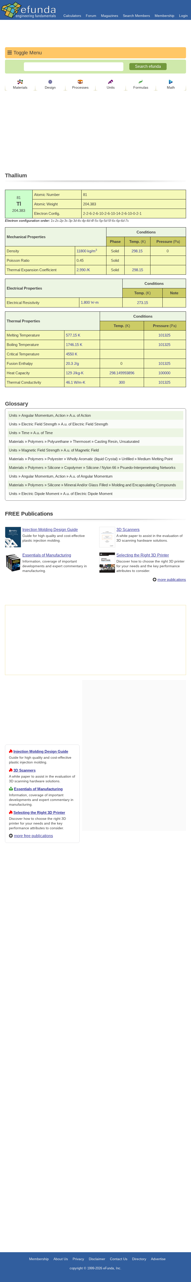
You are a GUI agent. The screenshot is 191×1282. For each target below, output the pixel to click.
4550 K (71, 354)
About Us (60, 1259)
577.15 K (73, 335)
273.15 (142, 303)
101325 (164, 335)
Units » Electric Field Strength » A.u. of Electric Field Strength (58, 424)
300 (122, 382)
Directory (139, 1259)
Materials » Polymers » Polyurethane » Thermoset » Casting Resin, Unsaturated (74, 441)
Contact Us (118, 1259)
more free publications (33, 836)
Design (50, 87)
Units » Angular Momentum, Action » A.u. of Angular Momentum (61, 476)
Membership (164, 16)
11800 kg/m (87, 251)
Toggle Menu (27, 52)
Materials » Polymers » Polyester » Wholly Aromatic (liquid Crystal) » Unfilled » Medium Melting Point (91, 459)
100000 (164, 373)
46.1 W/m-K (75, 382)
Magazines (109, 16)
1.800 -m (90, 302)
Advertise (158, 1259)
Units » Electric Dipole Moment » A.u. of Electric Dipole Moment (60, 493)
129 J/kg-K (75, 373)
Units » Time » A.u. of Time (31, 433)
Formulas (140, 87)
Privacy (78, 1259)
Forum (91, 16)
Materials (20, 87)
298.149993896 (121, 373)
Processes (80, 87)
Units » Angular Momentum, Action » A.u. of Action (50, 415)
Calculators (72, 16)
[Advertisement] (42, 1026)
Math (171, 87)
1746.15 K (74, 344)
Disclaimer (97, 1259)
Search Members (136, 16)
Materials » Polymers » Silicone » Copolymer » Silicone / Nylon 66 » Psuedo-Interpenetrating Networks (92, 467)
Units (111, 87)
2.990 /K (83, 270)
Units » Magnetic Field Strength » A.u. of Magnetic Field (54, 450)
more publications (171, 579)
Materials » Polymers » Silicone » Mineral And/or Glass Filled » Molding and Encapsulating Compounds (92, 485)
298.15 (137, 251)
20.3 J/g (72, 363)
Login (183, 16)
